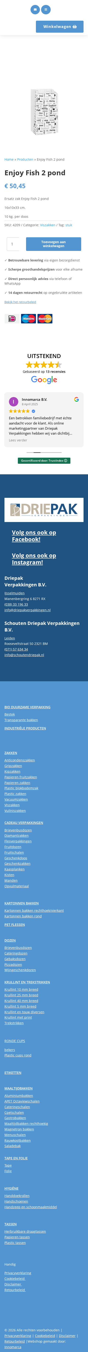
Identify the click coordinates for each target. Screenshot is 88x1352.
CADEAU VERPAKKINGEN (23, 822)
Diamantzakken (16, 835)
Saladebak (12, 1146)
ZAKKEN (10, 753)
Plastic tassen (15, 1242)
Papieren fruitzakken (20, 777)
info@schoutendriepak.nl (24, 655)
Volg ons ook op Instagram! (34, 558)
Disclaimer (13, 1284)
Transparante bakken (21, 720)
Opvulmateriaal (16, 886)
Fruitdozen (12, 847)
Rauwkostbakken (17, 1140)
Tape (8, 1165)
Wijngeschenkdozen (20, 970)
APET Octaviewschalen (22, 1101)
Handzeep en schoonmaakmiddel (30, 1207)
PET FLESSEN (14, 924)
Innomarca (12, 1347)
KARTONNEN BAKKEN (21, 903)
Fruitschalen (14, 852)
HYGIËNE (11, 1188)
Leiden (9, 638)
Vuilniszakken (15, 810)
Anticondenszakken (19, 760)
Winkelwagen (57, 26)
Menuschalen (15, 1135)
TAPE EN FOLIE (16, 1158)
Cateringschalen (17, 1107)
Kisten (9, 875)
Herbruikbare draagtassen (25, 1231)
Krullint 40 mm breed (21, 1000)
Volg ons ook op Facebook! (34, 535)
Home (9, 159)
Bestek (9, 714)
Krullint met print (18, 1017)
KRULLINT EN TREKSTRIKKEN (27, 982)
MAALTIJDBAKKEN (18, 1088)
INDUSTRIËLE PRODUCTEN (25, 728)
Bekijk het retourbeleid (20, 302)
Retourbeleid (15, 1290)
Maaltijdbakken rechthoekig (26, 1123)
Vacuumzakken (16, 799)
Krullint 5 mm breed (20, 1006)
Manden (11, 880)
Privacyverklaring (17, 1273)
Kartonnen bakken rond (23, 916)
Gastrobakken (15, 1118)
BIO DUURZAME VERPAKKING (27, 707)
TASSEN (10, 1224)
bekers (9, 1050)
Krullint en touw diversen (24, 1012)
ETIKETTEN (12, 1072)
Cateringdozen (15, 953)
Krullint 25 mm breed (21, 995)
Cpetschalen (14, 1112)
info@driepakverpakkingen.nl (27, 610)
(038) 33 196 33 (16, 604)
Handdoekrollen (17, 1195)
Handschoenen (16, 1201)
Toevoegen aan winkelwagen (53, 244)
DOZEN (10, 940)
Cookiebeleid (15, 1278)
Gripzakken (13, 766)
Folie (8, 1171)
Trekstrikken (14, 1023)
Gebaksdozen (15, 959)
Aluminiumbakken (18, 1095)
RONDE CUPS (14, 1041)
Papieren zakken (17, 782)
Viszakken (47, 225)
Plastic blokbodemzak (21, 788)
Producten (25, 159)
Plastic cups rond (17, 1055)
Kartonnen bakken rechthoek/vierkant (34, 910)
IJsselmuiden (14, 593)
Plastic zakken (15, 793)
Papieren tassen (17, 1237)
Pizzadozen (13, 964)
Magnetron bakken (19, 1129)
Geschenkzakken (17, 863)
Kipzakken (12, 771)
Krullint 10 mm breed (21, 989)
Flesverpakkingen (18, 841)
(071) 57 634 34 (16, 649)
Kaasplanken (14, 869)
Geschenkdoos (15, 858)
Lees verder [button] (18, 440)
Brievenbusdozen (18, 830)
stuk (68, 225)
